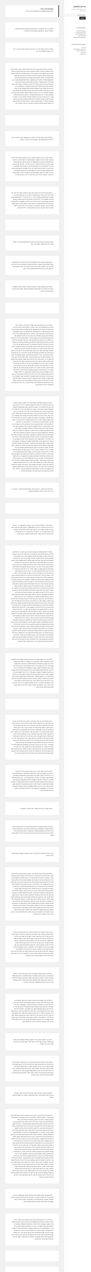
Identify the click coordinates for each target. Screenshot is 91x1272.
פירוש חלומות (79, 6)
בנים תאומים (83, 54)
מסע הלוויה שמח (82, 35)
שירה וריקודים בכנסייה (81, 32)
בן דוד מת (83, 52)
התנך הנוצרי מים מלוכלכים (80, 49)
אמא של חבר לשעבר (81, 50)
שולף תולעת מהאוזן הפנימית (79, 37)
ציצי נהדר (83, 47)
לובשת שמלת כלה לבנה (80, 34)
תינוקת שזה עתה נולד (81, 31)
